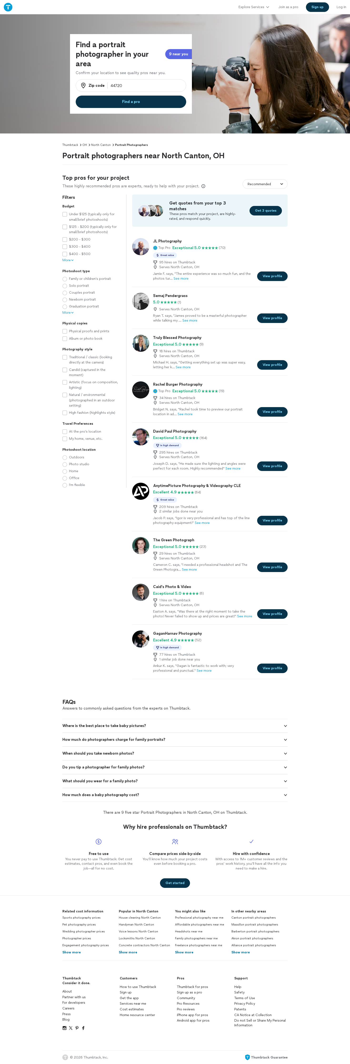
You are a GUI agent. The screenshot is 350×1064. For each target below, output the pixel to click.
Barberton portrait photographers (255, 931)
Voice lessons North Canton (138, 931)
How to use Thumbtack (138, 987)
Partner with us (74, 997)
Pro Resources (188, 1004)
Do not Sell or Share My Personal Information (260, 1022)
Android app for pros (193, 1020)
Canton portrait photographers (253, 917)
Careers (68, 1008)
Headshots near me (188, 931)
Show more (71, 952)
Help (237, 987)
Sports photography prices (81, 917)
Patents (240, 1009)
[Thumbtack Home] (8, 7)
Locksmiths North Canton (137, 938)
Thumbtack (70, 145)
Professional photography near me (199, 917)
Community (186, 998)
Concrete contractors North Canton (144, 945)
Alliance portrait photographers (253, 945)
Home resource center (137, 1015)
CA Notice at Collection (253, 1015)
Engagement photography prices (85, 945)
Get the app (129, 998)
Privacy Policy (244, 1004)
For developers (73, 1003)
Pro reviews (186, 1009)
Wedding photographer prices (83, 931)
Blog (66, 1020)
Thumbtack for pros (192, 987)
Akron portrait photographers (252, 938)
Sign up (126, 992)
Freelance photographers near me (198, 945)
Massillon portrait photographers (254, 924)
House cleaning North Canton (140, 917)
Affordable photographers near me (199, 924)
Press (66, 1014)
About (67, 991)
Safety (239, 992)
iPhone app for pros (192, 1015)
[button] (161, 248)
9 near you (178, 54)
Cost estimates (132, 1009)
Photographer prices (76, 938)
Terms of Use (244, 998)
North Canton (101, 145)
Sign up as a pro (189, 992)
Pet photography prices (79, 924)
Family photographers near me (196, 938)
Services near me (133, 1004)
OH (84, 145)
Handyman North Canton (136, 924)
